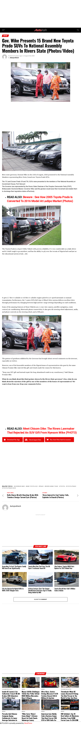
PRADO (41, 486)
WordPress (28, 723)
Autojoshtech (14, 57)
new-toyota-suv (32, 486)
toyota (62, 486)
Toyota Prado (71, 486)
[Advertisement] (40, 14)
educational (9, 254)
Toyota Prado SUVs (9, 488)
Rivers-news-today (51, 486)
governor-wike (20, 486)
